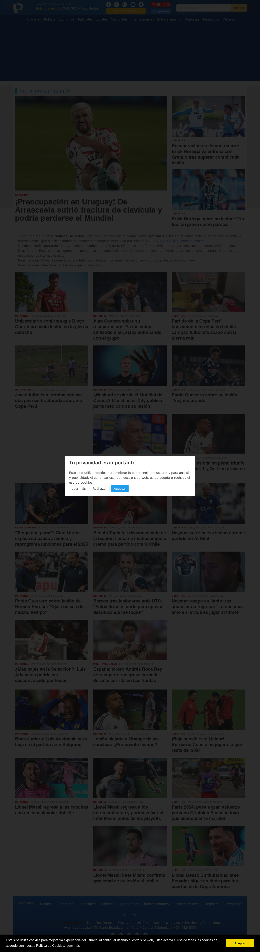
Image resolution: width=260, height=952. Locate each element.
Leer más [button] (73, 945)
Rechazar (100, 488)
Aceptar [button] (240, 943)
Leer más (79, 488)
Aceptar (120, 488)
